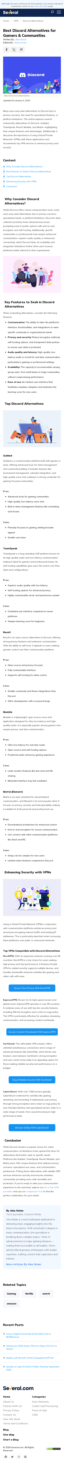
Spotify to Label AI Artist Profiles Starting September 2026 (32, 1368)
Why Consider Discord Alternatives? (24, 166)
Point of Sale (39, 1410)
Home (6, 20)
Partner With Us (12, 1406)
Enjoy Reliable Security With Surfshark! (32, 1079)
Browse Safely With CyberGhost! (32, 1127)
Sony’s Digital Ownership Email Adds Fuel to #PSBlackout (28, 1335)
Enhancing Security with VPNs (21, 181)
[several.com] (10, 12)
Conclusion (11, 186)
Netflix (29, 1293)
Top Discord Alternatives (18, 176)
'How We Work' (41, 6)
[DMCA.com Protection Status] (53, 1448)
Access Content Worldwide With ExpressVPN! (32, 1032)
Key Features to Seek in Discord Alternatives (28, 171)
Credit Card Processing (45, 1406)
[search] (52, 11)
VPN (16, 20)
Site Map (8, 1434)
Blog (6, 1429)
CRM (35, 1414)
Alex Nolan (21, 39)
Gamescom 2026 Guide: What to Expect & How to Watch (31, 1347)
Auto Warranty (40, 1401)
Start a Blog (10, 1439)
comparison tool (34, 1191)
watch (46, 1293)
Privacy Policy (11, 1410)
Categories (39, 1396)
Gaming (11, 1293)
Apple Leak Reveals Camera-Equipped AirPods (30, 1357)
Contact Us (9, 1414)
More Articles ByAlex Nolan (23, 1264)
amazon (11, 1303)
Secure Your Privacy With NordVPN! (32, 988)
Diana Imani (20, 42)
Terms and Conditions (15, 1423)
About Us (8, 1401)
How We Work (11, 1419)
